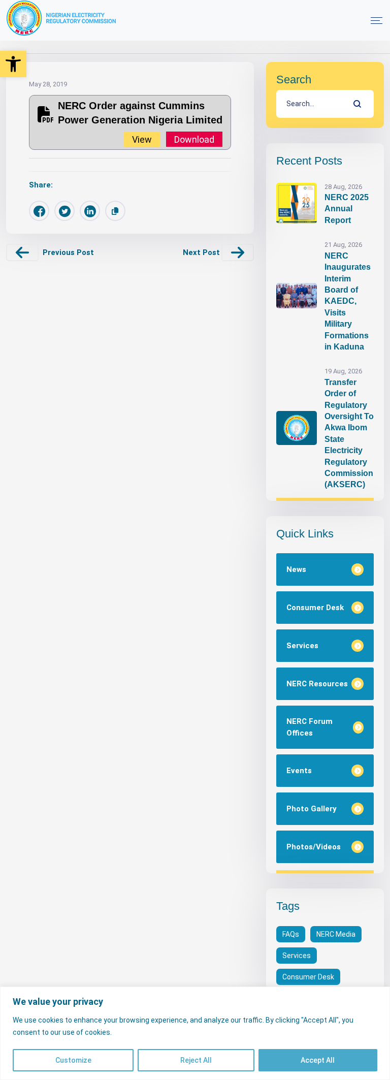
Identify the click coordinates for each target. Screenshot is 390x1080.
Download (194, 139)
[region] (195, 1033)
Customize (73, 1060)
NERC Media (335, 934)
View (142, 139)
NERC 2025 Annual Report (346, 209)
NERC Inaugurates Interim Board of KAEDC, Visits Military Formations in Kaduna (347, 301)
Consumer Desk (308, 977)
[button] (13, 64)
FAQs (290, 934)
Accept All (318, 1060)
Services (296, 955)
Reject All (196, 1060)
